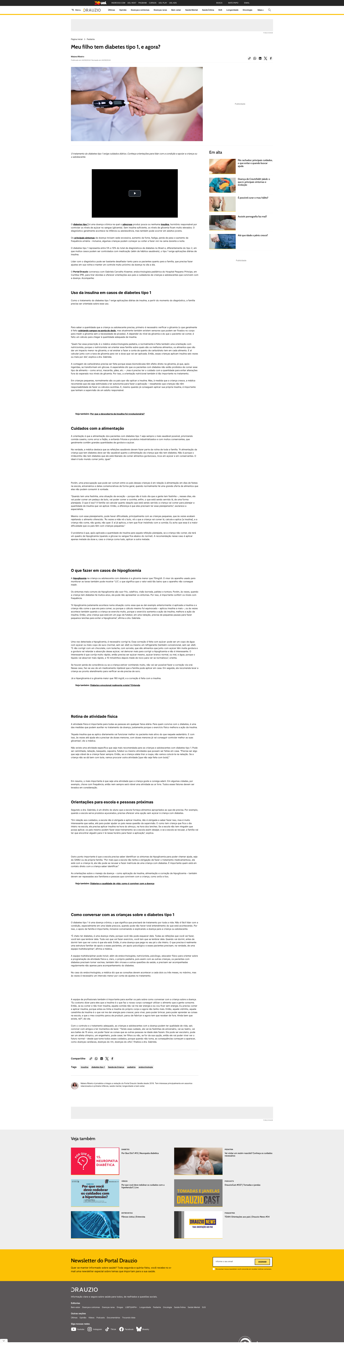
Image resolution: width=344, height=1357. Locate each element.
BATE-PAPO (233, 3)
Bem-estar (176, 10)
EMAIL (247, 3)
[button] (249, 58)
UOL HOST (131, 3)
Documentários (113, 1317)
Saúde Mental (191, 10)
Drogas (120, 1307)
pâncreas (127, 224)
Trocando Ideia (128, 1317)
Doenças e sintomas (140, 10)
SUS (220, 10)
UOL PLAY (163, 3)
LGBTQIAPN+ (131, 1307)
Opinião (123, 10)
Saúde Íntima (208, 10)
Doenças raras (160, 10)
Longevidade (232, 10)
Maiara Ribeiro (77, 56)
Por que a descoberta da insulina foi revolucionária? (117, 414)
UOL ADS (173, 3)
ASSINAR (262, 1262)
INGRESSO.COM (118, 3)
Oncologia (247, 10)
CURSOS (152, 3)
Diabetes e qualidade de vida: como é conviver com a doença (122, 883)
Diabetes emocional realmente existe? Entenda (115, 685)
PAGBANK (142, 3)
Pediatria (157, 1307)
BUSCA (219, 3)
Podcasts (100, 1317)
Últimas (111, 10)
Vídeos (91, 1317)
